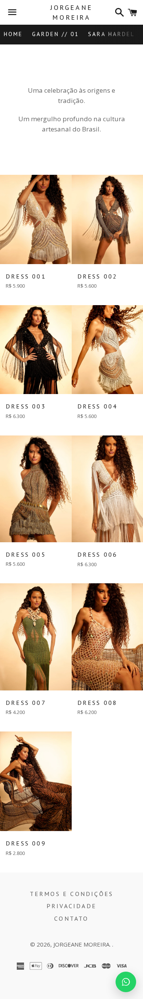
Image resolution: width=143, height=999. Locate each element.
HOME (13, 34)
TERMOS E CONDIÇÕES (72, 894)
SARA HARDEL (111, 34)
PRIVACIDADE (71, 906)
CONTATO (71, 918)
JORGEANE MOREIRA (71, 12)
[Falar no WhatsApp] (126, 982)
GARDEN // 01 (55, 34)
